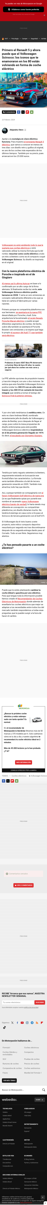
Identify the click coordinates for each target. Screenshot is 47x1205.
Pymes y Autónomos (31, 1163)
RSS (37, 1022)
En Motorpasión (10, 360)
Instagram (27, 1022)
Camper (24, 39)
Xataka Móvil (7, 1115)
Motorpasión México (31, 1188)
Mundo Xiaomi (7, 1126)
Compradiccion (8, 1166)
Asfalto (43, 39)
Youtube (22, 1022)
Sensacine (27, 1128)
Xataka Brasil (7, 1182)
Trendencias (7, 1159)
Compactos (29, 1052)
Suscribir (40, 1002)
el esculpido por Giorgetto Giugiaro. (26, 435)
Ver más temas (9, 1080)
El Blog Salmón (29, 1159)
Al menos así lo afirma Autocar (16, 283)
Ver (24, 885)
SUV (4, 1059)
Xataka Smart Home (9, 1122)
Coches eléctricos (19, 776)
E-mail (31, 112)
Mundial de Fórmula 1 (33, 1073)
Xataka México (8, 1178)
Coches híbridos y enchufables (10, 1053)
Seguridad (34, 39)
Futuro (5, 1073)
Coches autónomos (32, 1068)
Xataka (5, 1112)
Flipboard (27, 112)
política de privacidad (31, 1007)
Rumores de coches (11, 1064)
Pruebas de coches (32, 1059)
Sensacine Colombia (31, 1185)
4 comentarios (10, 112)
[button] (18, 129)
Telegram (32, 1022)
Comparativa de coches (12, 1068)
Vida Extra (27, 1115)
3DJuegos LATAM (30, 1178)
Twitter (23, 112)
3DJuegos (27, 1112)
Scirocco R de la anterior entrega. (17, 396)
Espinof (26, 1131)
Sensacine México (30, 1182)
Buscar (44, 1090)
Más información (23, 762)
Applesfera (6, 1119)
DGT (6, 39)
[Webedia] (9, 1101)
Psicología (15, 39)
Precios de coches (31, 1064)
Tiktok (4, 1027)
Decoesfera (7, 1163)
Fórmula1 (6, 1048)
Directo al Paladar (9, 1144)
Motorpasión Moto (30, 1147)
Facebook (18, 112)
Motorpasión (28, 1144)
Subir (38, 1100)
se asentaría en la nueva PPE (29, 312)
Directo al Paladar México (11, 1188)
